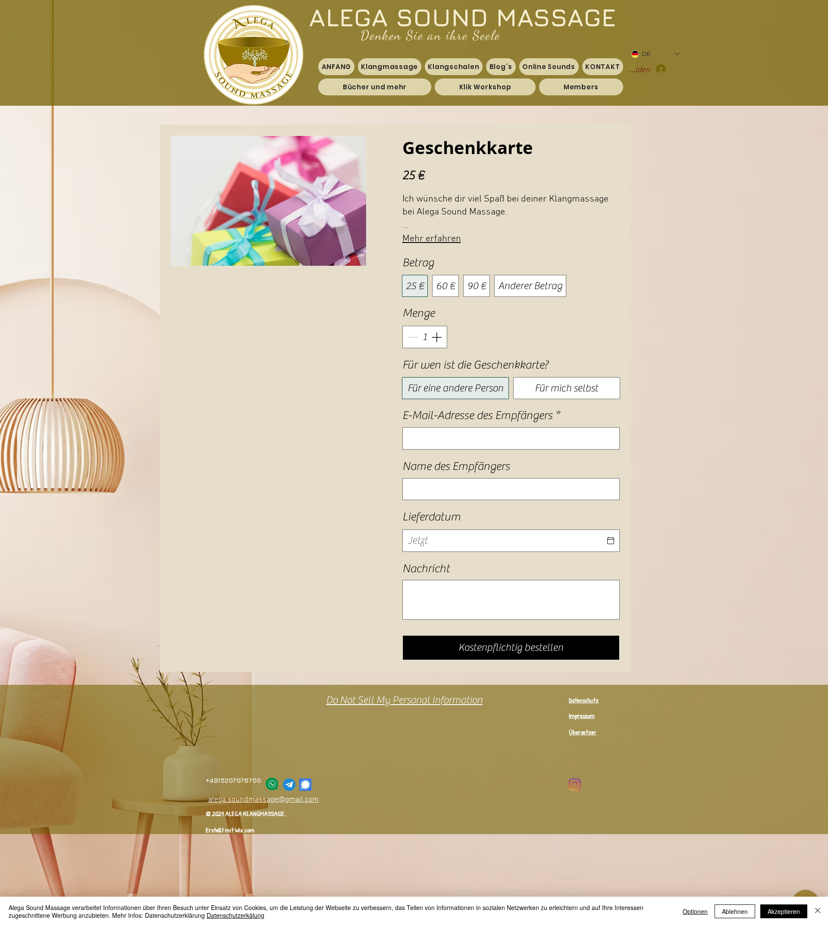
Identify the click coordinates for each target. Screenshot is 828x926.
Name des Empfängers (456, 466)
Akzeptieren (784, 911)
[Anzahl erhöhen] (437, 337)
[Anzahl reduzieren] (412, 337)
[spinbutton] (425, 337)
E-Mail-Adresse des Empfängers (481, 415)
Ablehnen (735, 911)
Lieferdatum (431, 516)
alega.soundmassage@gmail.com (263, 799)
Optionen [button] (695, 911)
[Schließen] (817, 911)
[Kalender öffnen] (610, 540)
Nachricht (426, 568)
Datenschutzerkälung (235, 915)
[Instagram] (575, 784)
